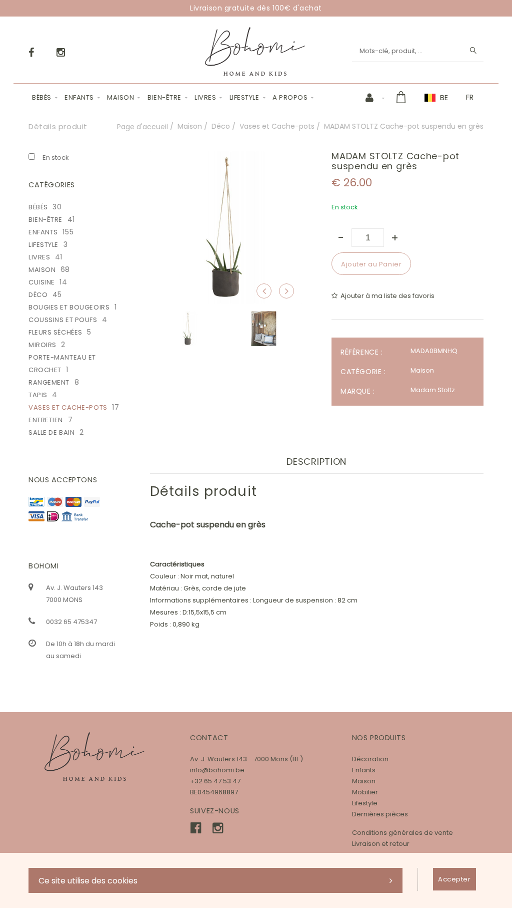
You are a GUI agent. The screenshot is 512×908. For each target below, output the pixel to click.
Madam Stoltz (432, 390)
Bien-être (165, 97)
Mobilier (365, 792)
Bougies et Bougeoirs (69, 307)
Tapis (38, 395)
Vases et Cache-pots (277, 126)
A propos (290, 97)
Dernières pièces (380, 814)
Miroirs (42, 345)
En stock (55, 157)
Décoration (370, 759)
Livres (205, 97)
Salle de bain (51, 432)
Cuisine (41, 282)
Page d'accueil (142, 127)
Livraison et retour (381, 843)
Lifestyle (245, 97)
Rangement (49, 382)
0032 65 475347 (71, 622)
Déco (221, 126)
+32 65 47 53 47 (215, 781)
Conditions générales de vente (402, 832)
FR (470, 97)
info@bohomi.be (217, 770)
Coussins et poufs (63, 320)
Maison (120, 97)
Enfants (79, 97)
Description (316, 461)
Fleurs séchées (55, 332)
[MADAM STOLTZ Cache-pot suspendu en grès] (226, 158)
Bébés (42, 97)
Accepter (454, 879)
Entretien (45, 420)
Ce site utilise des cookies (88, 880)
